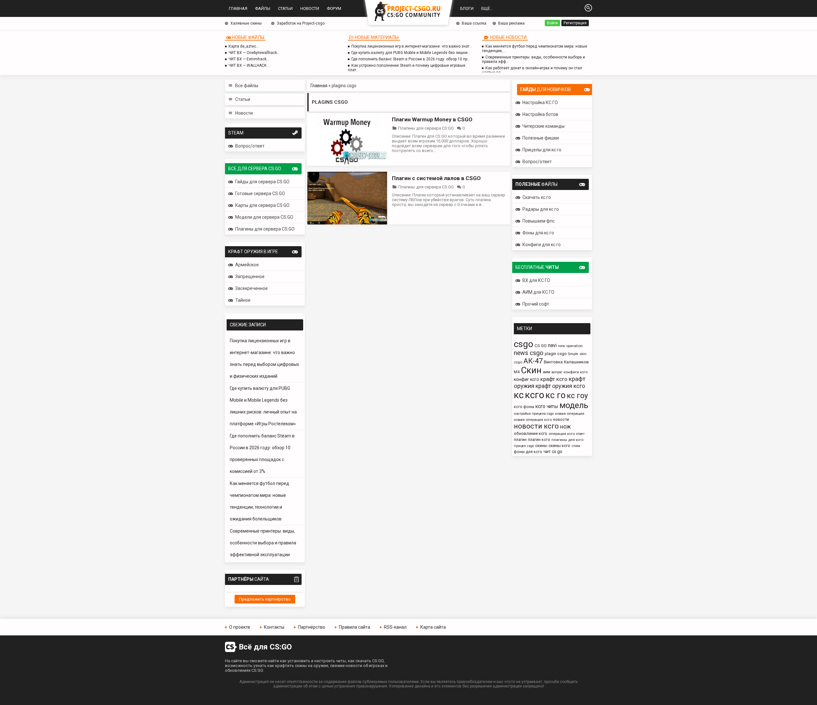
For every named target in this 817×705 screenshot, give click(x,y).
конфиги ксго (576, 372)
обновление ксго (530, 433)
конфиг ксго (526, 379)
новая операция (569, 413)
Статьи (285, 8)
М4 (517, 371)
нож (565, 426)
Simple (573, 354)
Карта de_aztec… (244, 46)
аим (546, 371)
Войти (552, 23)
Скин (531, 370)
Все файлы (246, 85)
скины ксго (559, 445)
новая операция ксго (533, 419)
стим (576, 445)
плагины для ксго (567, 439)
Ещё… (487, 8)
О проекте (239, 627)
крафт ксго (553, 379)
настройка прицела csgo (534, 414)
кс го (555, 395)
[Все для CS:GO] (408, 12)
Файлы (262, 8)
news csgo (528, 353)
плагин (520, 439)
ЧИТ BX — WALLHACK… (249, 65)
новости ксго (536, 426)
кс (519, 395)
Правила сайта (354, 627)
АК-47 (533, 361)
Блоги (467, 8)
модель (573, 405)
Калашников (576, 362)
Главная (238, 8)
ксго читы (547, 406)
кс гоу (577, 395)
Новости (309, 8)
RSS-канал (395, 627)
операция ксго (562, 433)
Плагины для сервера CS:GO (426, 128)
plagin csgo (556, 353)
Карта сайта (433, 627)
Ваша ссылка (474, 23)
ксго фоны (524, 406)
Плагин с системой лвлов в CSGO (436, 178)
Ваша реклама (511, 23)
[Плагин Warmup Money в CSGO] (347, 164)
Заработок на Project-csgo (301, 23)
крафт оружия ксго (560, 386)
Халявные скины (246, 23)
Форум (334, 8)
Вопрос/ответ (250, 145)
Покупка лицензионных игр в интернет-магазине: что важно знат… (411, 46)
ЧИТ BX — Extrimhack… (249, 59)
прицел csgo (524, 446)
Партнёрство (311, 627)
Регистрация (575, 23)
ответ (580, 434)
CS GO (541, 345)
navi (552, 345)
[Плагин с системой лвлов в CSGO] (347, 223)
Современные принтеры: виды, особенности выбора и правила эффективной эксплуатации (263, 542)
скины (541, 445)
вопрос (556, 372)
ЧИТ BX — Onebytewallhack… (254, 52)
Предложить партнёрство (265, 599)
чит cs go (552, 451)
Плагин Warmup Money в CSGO (432, 119)
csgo (523, 344)
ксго (534, 395)
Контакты (274, 627)
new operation (570, 346)
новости (561, 419)
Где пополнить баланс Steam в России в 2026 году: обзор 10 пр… (410, 59)
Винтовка (553, 362)
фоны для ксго (528, 451)
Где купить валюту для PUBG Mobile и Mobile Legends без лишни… (410, 52)
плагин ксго (539, 439)
